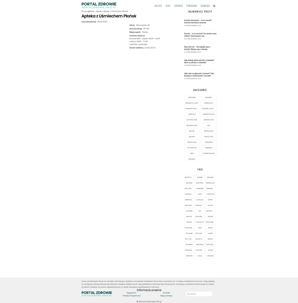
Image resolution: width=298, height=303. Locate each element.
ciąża (200, 194)
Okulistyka (208, 137)
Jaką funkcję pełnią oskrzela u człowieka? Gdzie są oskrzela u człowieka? (199, 61)
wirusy (210, 239)
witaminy (189, 244)
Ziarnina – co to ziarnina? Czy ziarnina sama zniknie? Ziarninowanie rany (200, 34)
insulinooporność (189, 205)
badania (210, 177)
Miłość (158, 6)
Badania (208, 97)
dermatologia (189, 200)
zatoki (210, 250)
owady (210, 216)
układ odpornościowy (200, 239)
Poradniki (191, 6)
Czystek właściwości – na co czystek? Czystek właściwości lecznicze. (198, 21)
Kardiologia (209, 120)
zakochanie (211, 244)
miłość (189, 216)
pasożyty (200, 222)
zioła (200, 256)
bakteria (199, 183)
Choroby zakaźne (209, 108)
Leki (208, 125)
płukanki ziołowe (189, 228)
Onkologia (191, 142)
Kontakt (166, 292)
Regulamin (131, 292)
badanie (189, 183)
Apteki (99, 11)
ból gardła (189, 188)
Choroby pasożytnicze (192, 108)
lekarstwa (210, 211)
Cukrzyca (192, 114)
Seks (168, 6)
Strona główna (87, 11)
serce (210, 228)
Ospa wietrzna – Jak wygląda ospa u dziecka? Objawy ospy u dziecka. (197, 47)
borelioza (210, 183)
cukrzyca (210, 194)
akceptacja (189, 177)
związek (210, 256)
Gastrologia (192, 120)
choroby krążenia (211, 188)
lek (200, 211)
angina (200, 177)
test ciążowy (189, 239)
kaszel (210, 205)
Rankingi (205, 6)
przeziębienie (211, 222)
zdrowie (189, 256)
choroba (200, 188)
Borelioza (208, 103)
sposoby (189, 233)
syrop (210, 233)
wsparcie (200, 244)
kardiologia (200, 205)
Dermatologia (209, 114)
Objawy (192, 137)
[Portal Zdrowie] (98, 7)
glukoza (199, 200)
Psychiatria (192, 148)
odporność (200, 216)
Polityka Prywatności (132, 295)
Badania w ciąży (192, 103)
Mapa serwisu (166, 295)
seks (200, 228)
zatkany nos (200, 250)
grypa (210, 200)
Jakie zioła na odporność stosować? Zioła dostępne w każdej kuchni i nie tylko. (199, 74)
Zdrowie (178, 6)
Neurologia (209, 131)
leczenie (189, 211)
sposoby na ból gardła (200, 233)
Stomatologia (209, 153)
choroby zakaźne (189, 194)
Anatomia (192, 97)
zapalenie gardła (189, 250)
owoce (189, 222)
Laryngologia (192, 125)
